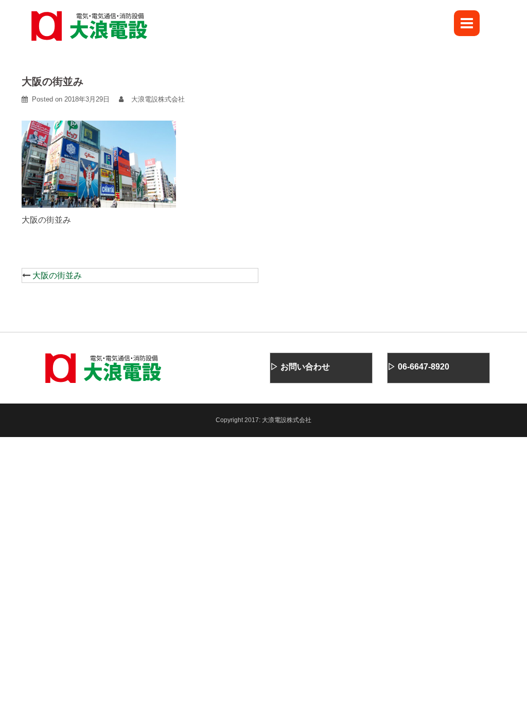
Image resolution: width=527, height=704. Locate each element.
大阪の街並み (57, 275)
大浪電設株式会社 (158, 99)
